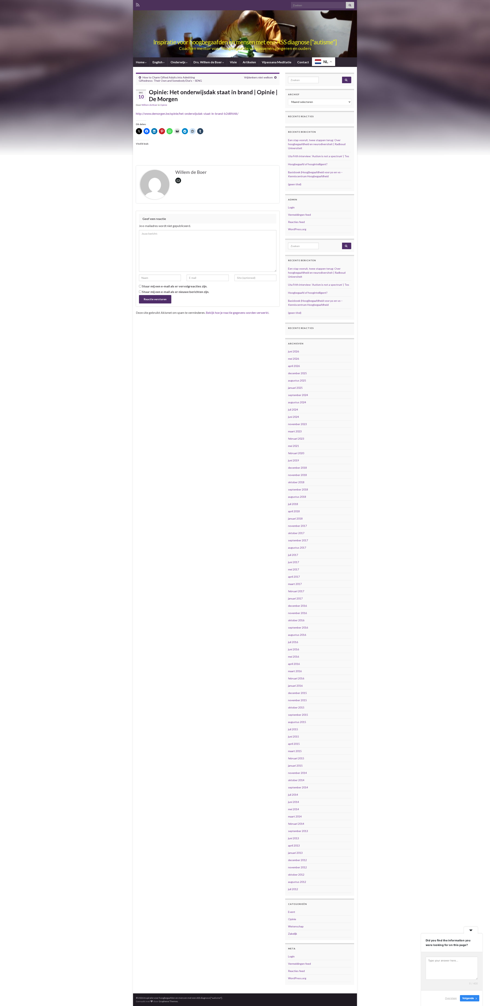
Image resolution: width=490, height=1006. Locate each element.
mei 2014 (293, 809)
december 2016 (297, 605)
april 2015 (294, 743)
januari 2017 (295, 598)
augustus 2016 (297, 634)
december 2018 (297, 467)
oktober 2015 (296, 707)
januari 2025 (295, 387)
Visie (233, 62)
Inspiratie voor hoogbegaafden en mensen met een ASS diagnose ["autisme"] (245, 42)
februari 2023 (296, 438)
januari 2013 (295, 852)
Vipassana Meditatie (276, 62)
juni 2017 (293, 562)
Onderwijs (178, 62)
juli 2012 (293, 889)
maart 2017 (295, 584)
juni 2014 (293, 801)
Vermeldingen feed (299, 214)
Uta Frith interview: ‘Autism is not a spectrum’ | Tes (318, 156)
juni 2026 (293, 351)
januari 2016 (295, 685)
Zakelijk (292, 933)
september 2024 (298, 395)
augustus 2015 (297, 722)
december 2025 (297, 373)
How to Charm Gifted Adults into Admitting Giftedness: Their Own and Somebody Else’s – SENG (170, 79)
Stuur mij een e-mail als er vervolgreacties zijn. (174, 286)
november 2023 (297, 424)
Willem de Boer (149, 104)
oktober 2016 (296, 620)
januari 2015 (295, 765)
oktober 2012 (296, 874)
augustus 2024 (297, 402)
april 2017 (294, 576)
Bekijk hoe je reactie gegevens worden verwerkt (237, 312)
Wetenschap (296, 926)
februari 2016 (296, 678)
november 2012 (297, 867)
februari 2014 (296, 823)
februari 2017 (296, 591)
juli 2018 (293, 504)
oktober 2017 (296, 533)
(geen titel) (294, 184)
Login (291, 207)
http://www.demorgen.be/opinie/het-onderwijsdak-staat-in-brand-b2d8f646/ (187, 113)
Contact (303, 62)
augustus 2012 (297, 881)
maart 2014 (295, 816)
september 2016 (298, 627)
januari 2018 (295, 518)
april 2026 (294, 366)
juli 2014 (293, 794)
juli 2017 (293, 554)
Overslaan (451, 998)
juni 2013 (293, 838)
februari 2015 (296, 758)
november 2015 (297, 700)
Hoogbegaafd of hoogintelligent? (307, 164)
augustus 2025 (297, 380)
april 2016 (294, 663)
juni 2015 (293, 736)
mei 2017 (293, 569)
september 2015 (298, 714)
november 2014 (297, 772)
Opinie (163, 104)
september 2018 (298, 489)
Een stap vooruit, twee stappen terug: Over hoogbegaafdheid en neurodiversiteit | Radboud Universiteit (316, 144)
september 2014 (298, 787)
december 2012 (297, 860)
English (158, 62)
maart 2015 (295, 751)
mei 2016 (293, 656)
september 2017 (298, 540)
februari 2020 (296, 453)
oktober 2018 (296, 482)
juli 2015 (293, 729)
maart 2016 (295, 671)
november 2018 (297, 475)
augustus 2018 (297, 496)
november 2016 (297, 613)
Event (291, 911)
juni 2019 (293, 460)
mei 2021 (293, 445)
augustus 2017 (297, 547)
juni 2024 (293, 416)
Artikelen (249, 62)
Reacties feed (296, 222)
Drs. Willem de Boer (208, 62)
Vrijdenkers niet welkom (258, 77)
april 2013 (294, 845)
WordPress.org (297, 229)
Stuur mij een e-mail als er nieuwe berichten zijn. (175, 292)
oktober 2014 (296, 780)
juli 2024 (293, 409)
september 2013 (298, 831)
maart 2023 (295, 431)
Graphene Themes (168, 1001)
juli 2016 (293, 642)
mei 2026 (293, 358)
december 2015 (297, 693)
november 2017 (297, 525)
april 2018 (294, 511)
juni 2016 (293, 649)
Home (140, 62)
